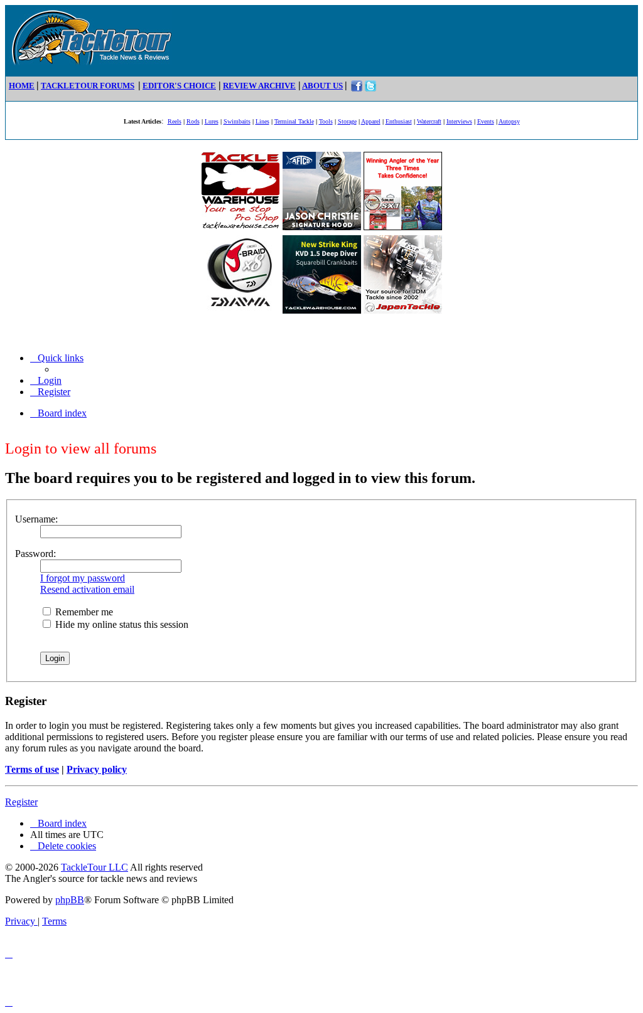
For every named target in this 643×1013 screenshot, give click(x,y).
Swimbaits (237, 121)
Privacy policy (97, 769)
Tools (326, 121)
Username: (36, 519)
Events (485, 121)
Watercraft (429, 121)
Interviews (459, 121)
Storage (347, 121)
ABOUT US (322, 85)
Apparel (371, 121)
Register (21, 802)
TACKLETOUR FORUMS (87, 85)
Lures (212, 121)
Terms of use (32, 769)
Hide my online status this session (120, 624)
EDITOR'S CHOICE (179, 85)
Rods (193, 121)
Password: (35, 553)
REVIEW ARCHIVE (259, 85)
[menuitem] (46, 380)
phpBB (69, 899)
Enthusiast (399, 121)
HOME (22, 85)
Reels (174, 121)
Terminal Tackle (294, 121)
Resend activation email (87, 589)
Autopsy (509, 121)
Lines (262, 121)
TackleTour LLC (94, 867)
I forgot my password (82, 578)
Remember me (83, 612)
